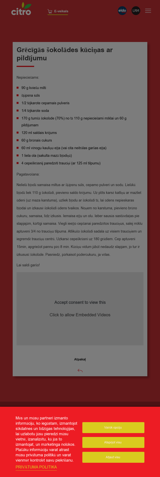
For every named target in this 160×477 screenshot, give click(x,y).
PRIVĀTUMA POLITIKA (36, 467)
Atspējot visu (113, 442)
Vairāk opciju (113, 427)
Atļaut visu (113, 457)
